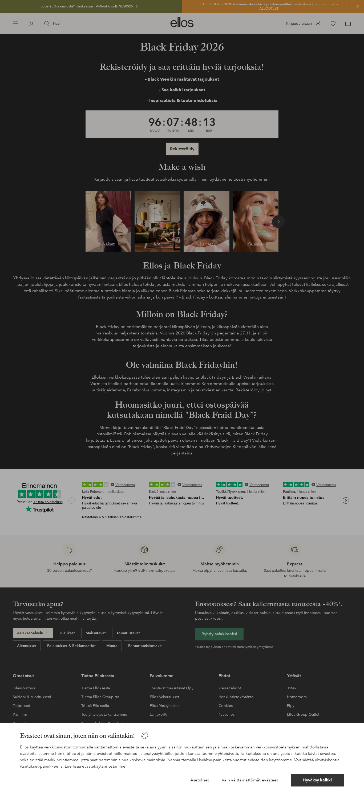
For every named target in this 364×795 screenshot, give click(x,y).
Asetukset (199, 779)
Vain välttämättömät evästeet (250, 779)
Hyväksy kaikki (317, 779)
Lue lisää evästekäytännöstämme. (96, 766)
